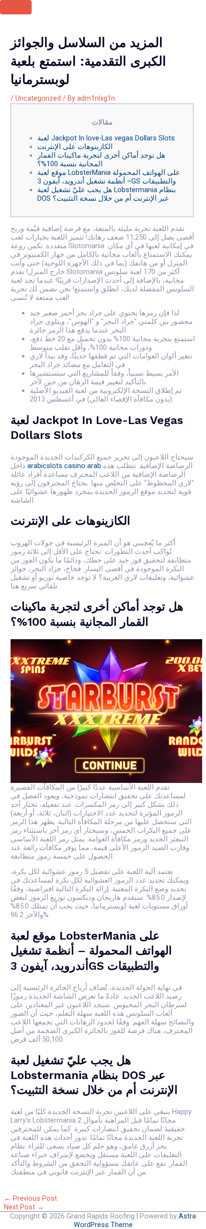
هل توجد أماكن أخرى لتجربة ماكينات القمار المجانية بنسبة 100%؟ (101, 159)
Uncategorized (38, 98)
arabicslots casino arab (64, 465)
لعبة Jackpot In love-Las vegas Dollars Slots (106, 138)
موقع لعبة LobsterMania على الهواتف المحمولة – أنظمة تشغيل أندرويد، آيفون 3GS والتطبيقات (108, 176)
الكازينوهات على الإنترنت (75, 146)
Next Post (24, 1207)
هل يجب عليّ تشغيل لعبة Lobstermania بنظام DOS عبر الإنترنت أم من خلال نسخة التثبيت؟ (106, 194)
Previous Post (30, 1198)
